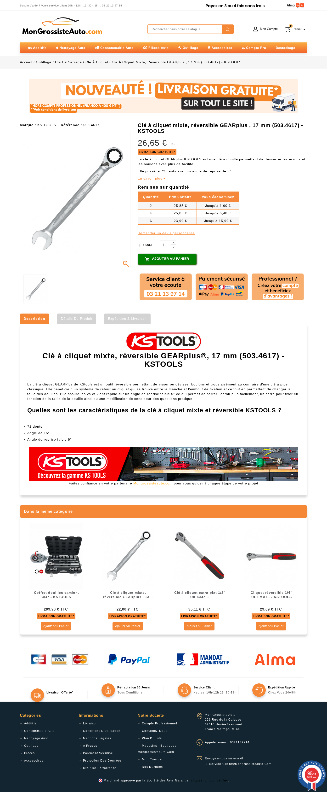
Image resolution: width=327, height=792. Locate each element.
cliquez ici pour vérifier (209, 780)
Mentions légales (97, 738)
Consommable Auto (39, 731)
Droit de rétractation (100, 768)
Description (34, 318)
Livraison (90, 723)
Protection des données (102, 760)
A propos (90, 745)
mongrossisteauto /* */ (62, 25)
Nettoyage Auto (36, 738)
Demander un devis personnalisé (166, 233)
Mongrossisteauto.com (153, 483)
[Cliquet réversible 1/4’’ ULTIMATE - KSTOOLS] (271, 556)
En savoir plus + (152, 178)
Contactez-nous (154, 731)
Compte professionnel (159, 723)
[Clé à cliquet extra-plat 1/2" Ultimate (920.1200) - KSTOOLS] (199, 556)
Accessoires (33, 760)
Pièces (29, 753)
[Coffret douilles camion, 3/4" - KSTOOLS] (56, 556)
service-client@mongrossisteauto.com (240, 764)
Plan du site (152, 738)
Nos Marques (152, 767)
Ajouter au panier (167, 259)
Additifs (30, 723)
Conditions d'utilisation (101, 731)
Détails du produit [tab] (76, 318)
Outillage (31, 745)
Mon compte (152, 759)
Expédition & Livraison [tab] (127, 318)
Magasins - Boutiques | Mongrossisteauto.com (158, 749)
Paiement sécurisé (98, 753)
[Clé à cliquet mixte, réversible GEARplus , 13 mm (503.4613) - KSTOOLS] (128, 556)
